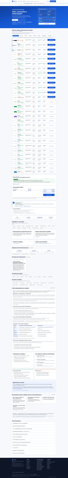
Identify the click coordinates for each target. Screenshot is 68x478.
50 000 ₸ (53, 225)
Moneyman (19, 105)
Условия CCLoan (51, 159)
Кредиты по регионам (25, 253)
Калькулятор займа (35, 227)
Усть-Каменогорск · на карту (23, 284)
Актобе (26, 276)
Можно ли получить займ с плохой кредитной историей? (21, 442)
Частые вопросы (21, 475)
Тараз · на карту (50, 282)
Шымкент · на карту (29, 282)
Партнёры (25, 475)
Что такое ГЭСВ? (15, 447)
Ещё (37, 1)
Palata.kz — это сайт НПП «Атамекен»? (19, 453)
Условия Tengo (51, 155)
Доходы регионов (32, 253)
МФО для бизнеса (39, 469)
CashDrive (19, 162)
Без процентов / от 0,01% (29, 225)
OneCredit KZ (19, 58)
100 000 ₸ (14, 227)
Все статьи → (53, 394)
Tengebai (18, 82)
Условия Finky (51, 41)
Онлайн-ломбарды (39, 468)
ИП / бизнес (29, 227)
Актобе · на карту (36, 282)
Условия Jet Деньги (51, 135)
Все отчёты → (32, 247)
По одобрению (44, 35)
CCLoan (18, 158)
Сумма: (39, 17)
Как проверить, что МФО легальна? (18, 450)
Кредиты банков (15, 338)
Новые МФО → (37, 236)
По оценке (21, 35)
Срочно (23, 225)
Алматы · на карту (15, 282)
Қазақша (48, 1)
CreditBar (19, 119)
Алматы (14, 276)
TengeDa (18, 68)
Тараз (35, 276)
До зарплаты (28, 467)
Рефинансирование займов (40, 466)
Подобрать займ (53, 1)
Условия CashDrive (51, 163)
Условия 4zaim (51, 125)
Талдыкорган (44, 276)
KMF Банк (18, 171)
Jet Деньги (19, 134)
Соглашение (38, 475)
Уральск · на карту (39, 284)
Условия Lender (51, 146)
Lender (18, 144)
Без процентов (29, 466)
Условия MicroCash (51, 130)
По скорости (49, 35)
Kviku (18, 86)
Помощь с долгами (38, 243)
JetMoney (19, 167)
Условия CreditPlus (51, 79)
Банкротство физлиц (44, 243)
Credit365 (19, 92)
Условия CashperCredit (51, 55)
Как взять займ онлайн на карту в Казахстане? (20, 434)
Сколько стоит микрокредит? (17, 436)
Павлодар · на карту (32, 284)
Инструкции (48, 467)
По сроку (39, 35)
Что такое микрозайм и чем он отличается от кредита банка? (22, 428)
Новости (48, 468)
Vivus (18, 62)
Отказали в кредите (19, 388)
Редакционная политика (15, 475)
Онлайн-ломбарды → (16, 243)
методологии (26, 390)
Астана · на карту (22, 282)
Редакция (48, 464)
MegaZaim (19, 49)
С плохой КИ (36, 225)
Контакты (28, 475)
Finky (18, 40)
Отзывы (49, 243)
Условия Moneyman (51, 106)
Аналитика (48, 466)
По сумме (34, 35)
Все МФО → (21, 31)
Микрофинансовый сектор (16, 253)
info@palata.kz (35, 474)
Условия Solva (51, 111)
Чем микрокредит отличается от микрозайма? (20, 423)
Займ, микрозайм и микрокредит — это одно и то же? (21, 431)
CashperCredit (19, 53)
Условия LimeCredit (51, 98)
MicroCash (19, 129)
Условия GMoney (51, 116)
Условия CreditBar (51, 120)
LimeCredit (19, 97)
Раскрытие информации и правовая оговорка (18, 472)
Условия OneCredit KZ (51, 60)
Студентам (19, 227)
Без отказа (31, 1)
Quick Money (19, 72)
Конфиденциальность (33, 475)
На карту (28, 1)
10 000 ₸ (49, 225)
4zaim (18, 124)
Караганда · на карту (44, 282)
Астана (18, 276)
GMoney (18, 115)
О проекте (48, 460)
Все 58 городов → (50, 276)
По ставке (30, 35)
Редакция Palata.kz (15, 23)
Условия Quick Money (51, 74)
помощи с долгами (47, 387)
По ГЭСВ (26, 35)
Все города (41, 227)
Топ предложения (15, 35)
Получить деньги (51, 44)
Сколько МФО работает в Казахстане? (19, 439)
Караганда (30, 276)
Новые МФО (24, 1)
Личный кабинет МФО (40, 460)
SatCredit (19, 139)
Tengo (18, 154)
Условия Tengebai (51, 84)
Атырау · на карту (15, 284)
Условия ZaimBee (51, 46)
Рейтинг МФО (20, 1)
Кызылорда (39, 276)
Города (35, 1)
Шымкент (22, 276)
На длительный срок (43, 225)
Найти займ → (47, 23)
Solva (18, 110)
